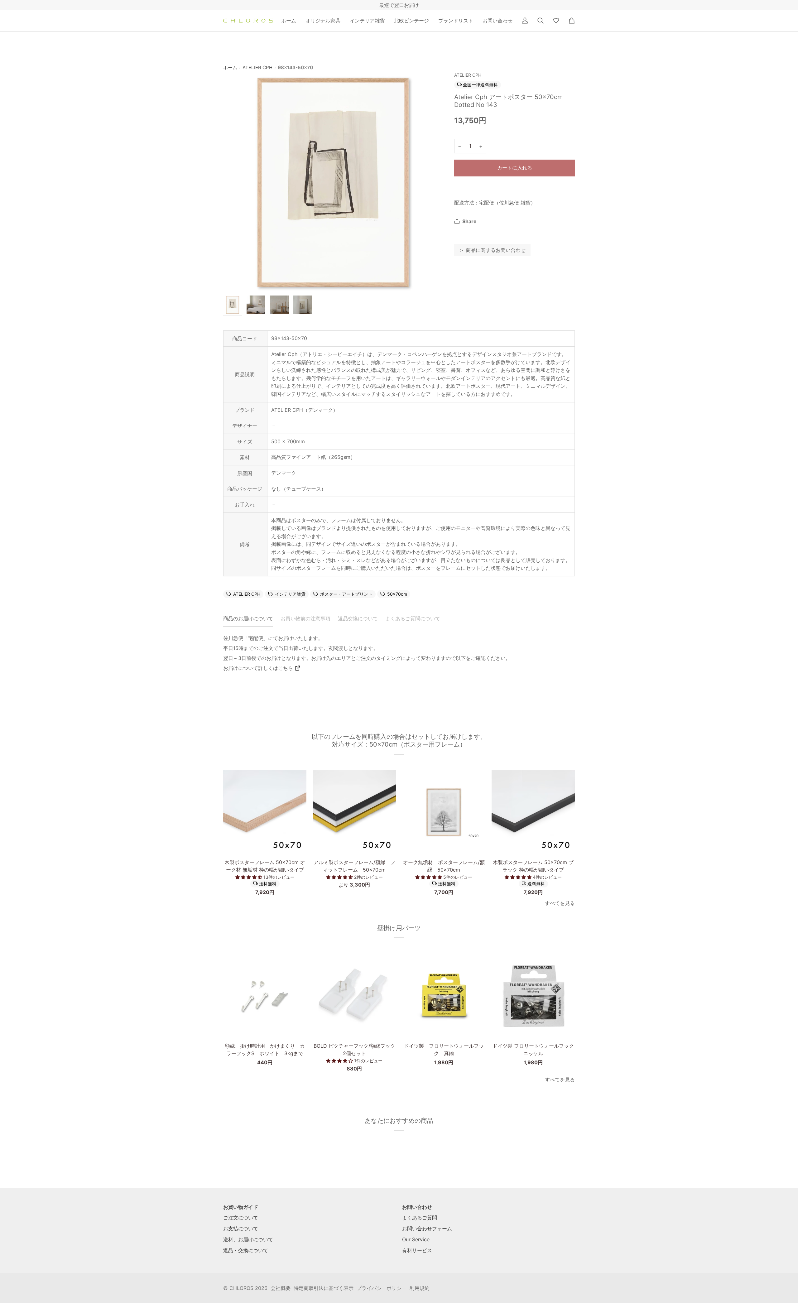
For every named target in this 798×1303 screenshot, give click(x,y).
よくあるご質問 (419, 1217)
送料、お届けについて (248, 1239)
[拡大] (333, 182)
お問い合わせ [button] (417, 1207)
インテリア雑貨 (290, 594)
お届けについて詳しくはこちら (258, 668)
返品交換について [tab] (358, 618)
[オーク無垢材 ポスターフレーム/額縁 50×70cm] (443, 811)
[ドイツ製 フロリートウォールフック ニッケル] (533, 995)
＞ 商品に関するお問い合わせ (492, 250)
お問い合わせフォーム (427, 1228)
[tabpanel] (399, 653)
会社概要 (281, 1288)
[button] (323, 20)
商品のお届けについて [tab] (248, 618)
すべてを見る (560, 903)
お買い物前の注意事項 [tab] (305, 618)
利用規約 (420, 1288)
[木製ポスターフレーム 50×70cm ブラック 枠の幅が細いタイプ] (533, 811)
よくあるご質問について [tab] (412, 618)
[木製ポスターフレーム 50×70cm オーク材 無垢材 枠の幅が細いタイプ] (264, 811)
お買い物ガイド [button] (240, 1207)
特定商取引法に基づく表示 (323, 1288)
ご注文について (240, 1217)
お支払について (240, 1228)
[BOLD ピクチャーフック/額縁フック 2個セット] (354, 995)
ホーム (230, 67)
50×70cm (397, 594)
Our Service (416, 1239)
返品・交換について (245, 1250)
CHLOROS (241, 1288)
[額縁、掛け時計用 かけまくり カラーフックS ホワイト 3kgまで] (264, 995)
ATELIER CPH (257, 67)
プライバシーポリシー (381, 1288)
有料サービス (417, 1250)
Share (469, 221)
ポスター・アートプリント (346, 594)
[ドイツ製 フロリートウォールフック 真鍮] (443, 995)
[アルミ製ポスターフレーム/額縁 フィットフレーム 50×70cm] (354, 811)
